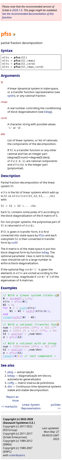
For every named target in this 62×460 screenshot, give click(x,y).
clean (7, 317)
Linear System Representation (31, 406)
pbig (10, 372)
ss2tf (14, 242)
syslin (10, 95)
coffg (10, 383)
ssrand (15, 298)
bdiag (47, 112)
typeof (8, 356)
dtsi (9, 386)
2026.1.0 (17, 10)
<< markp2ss (9, 406)
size (23, 308)
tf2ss (42, 235)
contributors (17, 455)
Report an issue (12, 398)
